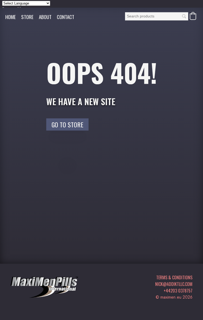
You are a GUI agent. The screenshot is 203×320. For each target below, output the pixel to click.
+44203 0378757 (178, 290)
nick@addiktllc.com (173, 284)
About (45, 17)
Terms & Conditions (174, 277)
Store (27, 17)
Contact (65, 17)
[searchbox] (156, 16)
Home (10, 17)
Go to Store (67, 124)
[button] (193, 16)
